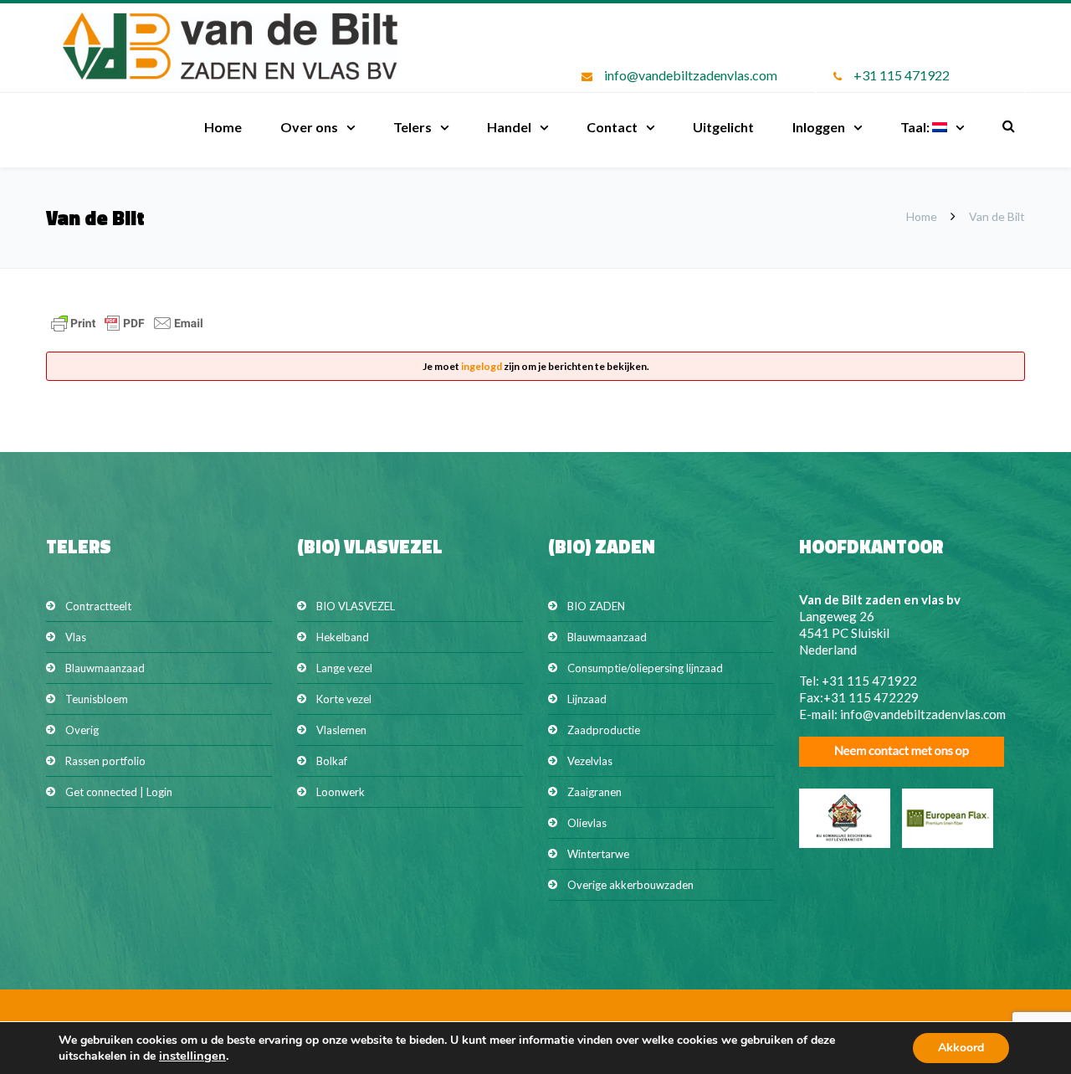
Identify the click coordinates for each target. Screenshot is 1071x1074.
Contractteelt (98, 606)
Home (223, 127)
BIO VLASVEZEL (355, 606)
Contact (612, 127)
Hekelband (342, 637)
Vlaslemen (341, 730)
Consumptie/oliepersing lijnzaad (645, 668)
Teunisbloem (96, 699)
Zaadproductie (603, 730)
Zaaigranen (594, 792)
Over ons (309, 127)
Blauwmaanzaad (105, 668)
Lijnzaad (587, 699)
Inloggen (818, 127)
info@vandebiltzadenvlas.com (690, 75)
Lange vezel (344, 668)
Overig (82, 730)
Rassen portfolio (105, 761)
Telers (412, 127)
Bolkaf (331, 761)
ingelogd (481, 366)
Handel (509, 127)
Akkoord (961, 1048)
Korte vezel (344, 699)
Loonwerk (340, 792)
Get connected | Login (118, 792)
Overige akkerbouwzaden (630, 885)
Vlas (75, 637)
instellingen (192, 1055)
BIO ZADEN (596, 606)
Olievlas (587, 823)
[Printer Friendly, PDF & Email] (127, 330)
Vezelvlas (589, 761)
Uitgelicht (723, 127)
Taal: (916, 127)
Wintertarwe (598, 854)
